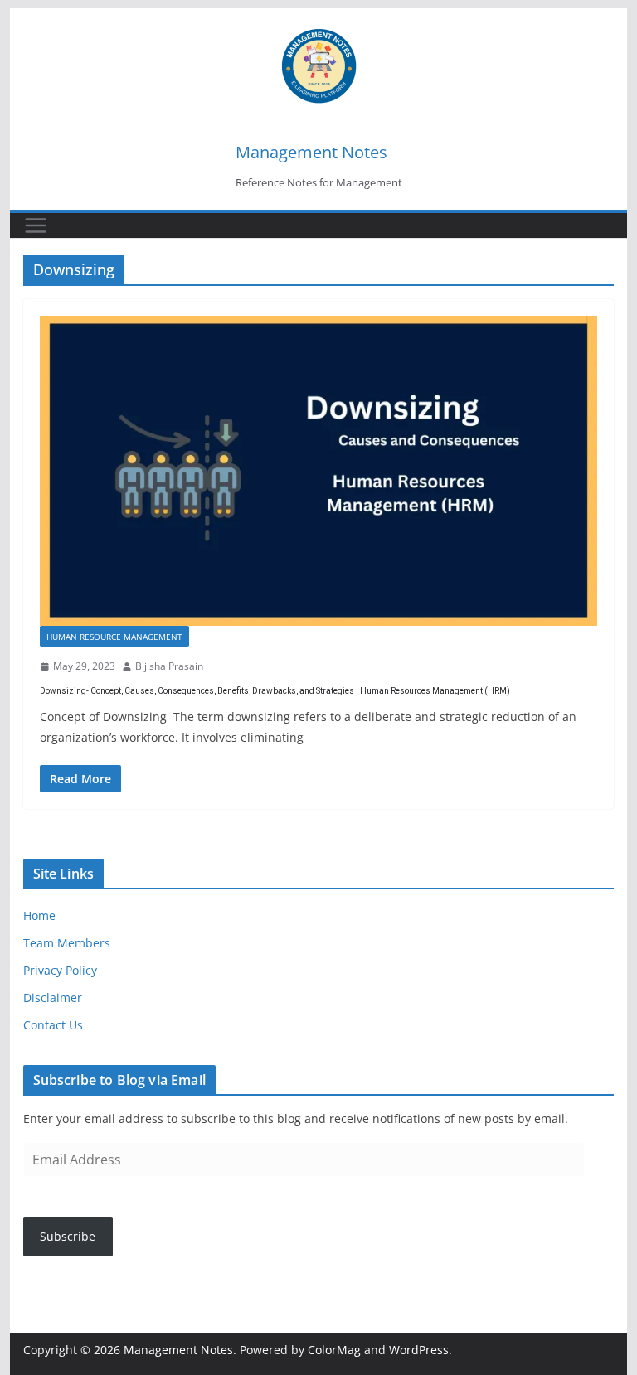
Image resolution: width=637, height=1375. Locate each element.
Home (39, 915)
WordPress (419, 1350)
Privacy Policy (60, 970)
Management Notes (311, 152)
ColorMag (334, 1350)
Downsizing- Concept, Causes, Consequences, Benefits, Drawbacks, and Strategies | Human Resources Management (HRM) (275, 690)
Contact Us (53, 1025)
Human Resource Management (114, 636)
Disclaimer (52, 997)
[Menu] (35, 225)
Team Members (66, 943)
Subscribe (67, 1236)
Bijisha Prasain (169, 666)
